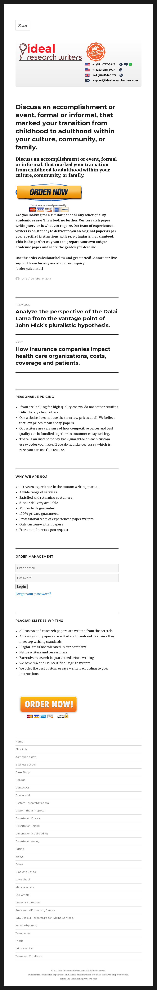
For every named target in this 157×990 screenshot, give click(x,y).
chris (24, 278)
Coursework (23, 795)
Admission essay (26, 756)
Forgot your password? (33, 594)
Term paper (23, 933)
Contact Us (22, 787)
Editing (20, 848)
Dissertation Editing (28, 825)
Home (19, 741)
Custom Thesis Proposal (30, 810)
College (20, 779)
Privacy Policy (24, 948)
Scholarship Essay (26, 925)
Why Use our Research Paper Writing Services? (45, 917)
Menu (22, 25)
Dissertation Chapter (28, 818)
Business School (26, 764)
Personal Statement (28, 902)
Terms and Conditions (29, 956)
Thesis (19, 940)
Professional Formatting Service (35, 910)
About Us (21, 749)
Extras (19, 864)
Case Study (23, 772)
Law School (23, 879)
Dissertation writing (27, 841)
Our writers (22, 894)
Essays (19, 856)
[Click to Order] (67, 197)
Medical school (25, 887)
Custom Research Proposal (32, 802)
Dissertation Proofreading (32, 833)
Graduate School (26, 871)
